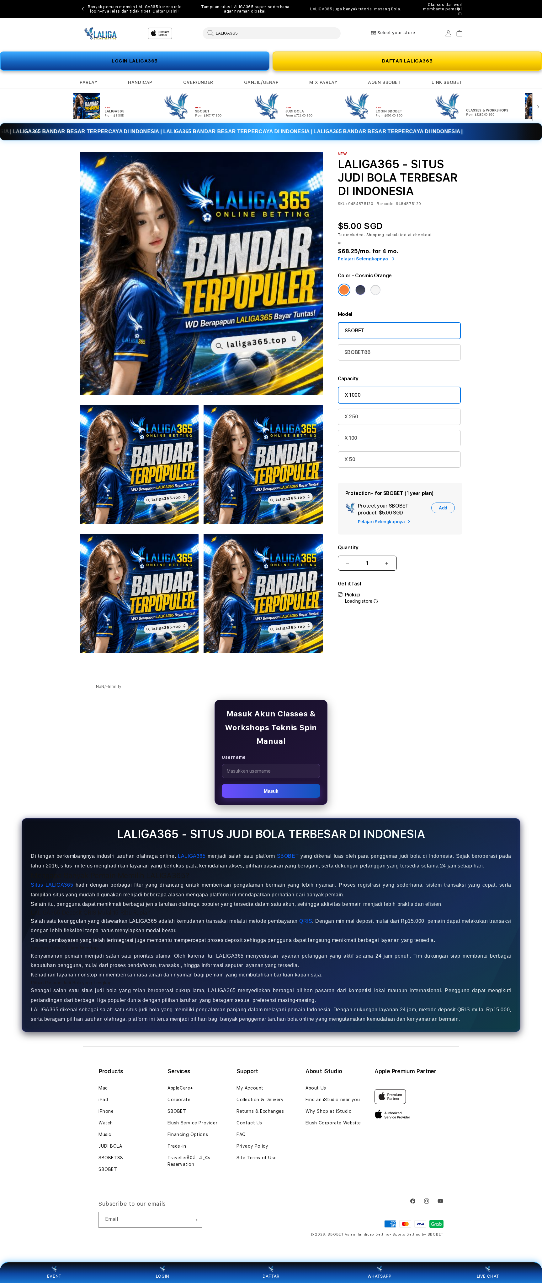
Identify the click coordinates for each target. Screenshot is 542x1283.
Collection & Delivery (260, 1099)
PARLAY (89, 82)
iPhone (106, 1111)
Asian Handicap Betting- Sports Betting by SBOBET (394, 1234)
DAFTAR (271, 1276)
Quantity (348, 548)
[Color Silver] (375, 290)
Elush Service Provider (192, 1122)
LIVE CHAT (488, 1276)
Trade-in (176, 1146)
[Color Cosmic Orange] (344, 290)
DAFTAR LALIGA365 (407, 61)
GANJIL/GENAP (261, 82)
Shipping (375, 235)
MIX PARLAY (323, 82)
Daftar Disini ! (166, 11)
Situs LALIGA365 (52, 885)
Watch (105, 1122)
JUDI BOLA (110, 1146)
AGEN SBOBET (384, 82)
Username (234, 757)
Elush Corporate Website (333, 1122)
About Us (316, 1087)
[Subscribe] (195, 1220)
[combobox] (272, 33)
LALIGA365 (191, 856)
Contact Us (249, 1122)
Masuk (271, 791)
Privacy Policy (252, 1146)
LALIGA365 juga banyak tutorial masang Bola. (355, 9)
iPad (103, 1099)
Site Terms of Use (256, 1157)
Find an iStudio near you (333, 1099)
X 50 (349, 459)
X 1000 (353, 395)
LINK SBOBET (447, 82)
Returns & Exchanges (260, 1111)
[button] (89, 82)
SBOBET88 (357, 352)
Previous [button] (83, 9)
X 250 (351, 417)
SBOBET (354, 331)
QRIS (305, 921)
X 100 (350, 438)
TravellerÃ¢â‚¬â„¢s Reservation (188, 1161)
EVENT (54, 1276)
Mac (103, 1087)
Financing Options (187, 1134)
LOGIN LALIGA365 (135, 61)
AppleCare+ (180, 1087)
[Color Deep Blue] (360, 290)
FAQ (241, 1134)
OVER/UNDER (198, 82)
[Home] (101, 33)
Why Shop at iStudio (329, 1111)
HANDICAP (140, 82)
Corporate (178, 1099)
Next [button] (459, 9)
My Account (249, 1087)
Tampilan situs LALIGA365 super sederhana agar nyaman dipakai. (245, 9)
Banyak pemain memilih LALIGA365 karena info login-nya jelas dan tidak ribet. (135, 9)
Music (104, 1134)
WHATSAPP (379, 1276)
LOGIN (162, 1276)
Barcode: (386, 204)
